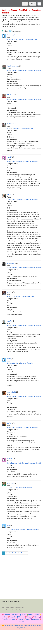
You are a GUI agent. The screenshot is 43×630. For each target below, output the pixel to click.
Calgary (5, 617)
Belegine (10, 459)
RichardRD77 (11, 263)
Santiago (10, 363)
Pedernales (16, 128)
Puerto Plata (11, 161)
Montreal (22, 617)
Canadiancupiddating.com (16, 610)
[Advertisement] (21, 577)
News (11, 602)
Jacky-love (10, 483)
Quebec (20, 619)
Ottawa (36, 617)
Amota (9, 359)
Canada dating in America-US (13, 625)
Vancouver (35, 619)
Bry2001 (9, 423)
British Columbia (33, 615)
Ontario (29, 617)
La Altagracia (16, 296)
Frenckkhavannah (12, 66)
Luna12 (9, 157)
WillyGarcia (10, 95)
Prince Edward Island (8, 619)
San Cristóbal (11, 529)
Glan (8, 525)
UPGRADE (17, 602)
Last (25, 553)
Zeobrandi (10, 124)
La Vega (20, 39)
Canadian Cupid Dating (11, 615)
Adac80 (9, 195)
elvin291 (9, 292)
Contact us (5, 602)
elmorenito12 (11, 392)
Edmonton (13, 617)
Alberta (23, 615)
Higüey (9, 296)
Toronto (27, 619)
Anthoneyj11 (11, 35)
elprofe (9, 321)
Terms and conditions (8, 607)
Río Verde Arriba (12, 39)
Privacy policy (19, 607)
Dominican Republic (30, 39)
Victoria (21, 621)
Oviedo (9, 128)
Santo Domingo (12, 70)
